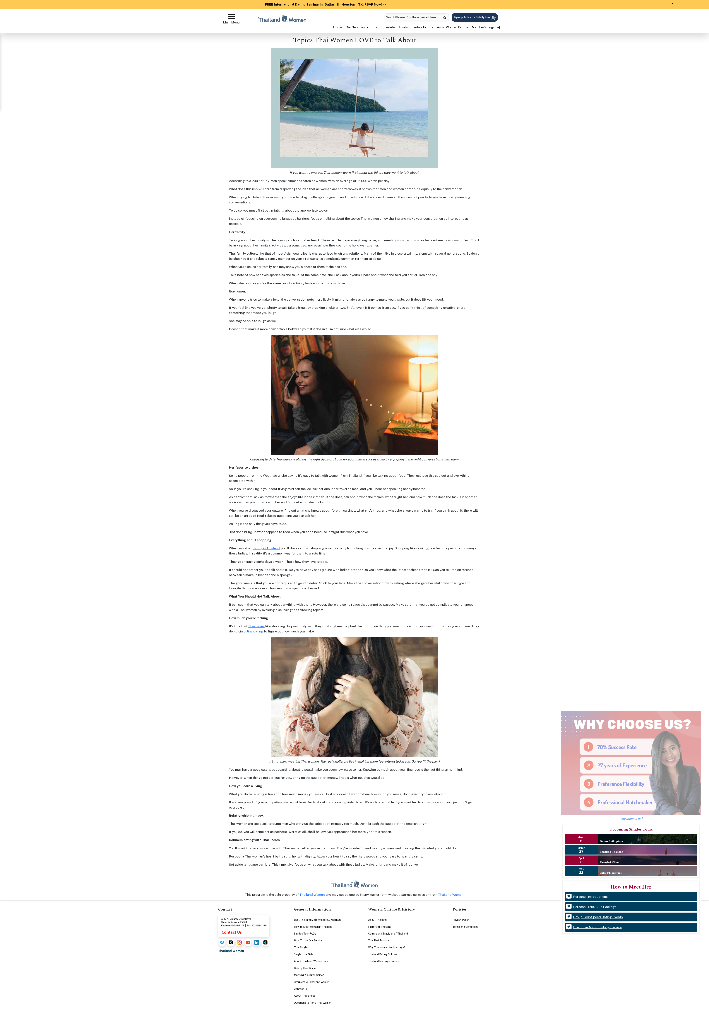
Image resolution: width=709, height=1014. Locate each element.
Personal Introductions (590, 897)
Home (337, 27)
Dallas (330, 4)
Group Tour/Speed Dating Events (598, 917)
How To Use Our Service (308, 940)
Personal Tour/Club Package (594, 907)
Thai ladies (256, 626)
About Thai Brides (304, 995)
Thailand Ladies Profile (415, 27)
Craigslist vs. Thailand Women (311, 982)
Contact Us (301, 988)
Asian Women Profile (452, 27)
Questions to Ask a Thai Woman (312, 1002)
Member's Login (484, 27)
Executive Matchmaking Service (597, 927)
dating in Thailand (266, 548)
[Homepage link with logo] (354, 884)
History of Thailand (379, 926)
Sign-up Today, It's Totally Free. (472, 17)
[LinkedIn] (257, 942)
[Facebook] (222, 942)
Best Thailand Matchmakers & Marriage (317, 919)
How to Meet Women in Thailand (313, 926)
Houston (348, 4)
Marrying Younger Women (309, 975)
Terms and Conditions (465, 926)
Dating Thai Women (305, 968)
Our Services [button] (356, 27)
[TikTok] (265, 942)
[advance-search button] (444, 17)
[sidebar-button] (231, 16)
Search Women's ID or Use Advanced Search (412, 17)
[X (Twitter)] (230, 942)
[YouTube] (248, 942)
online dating (253, 631)
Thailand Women (312, 894)
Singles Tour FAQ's (305, 933)
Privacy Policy (461, 919)
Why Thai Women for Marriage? (386, 947)
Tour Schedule (384, 27)
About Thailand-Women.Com (311, 961)
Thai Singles (301, 947)
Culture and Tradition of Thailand (388, 933)
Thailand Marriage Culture (383, 961)
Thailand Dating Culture (382, 954)
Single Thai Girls (303, 954)
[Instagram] (239, 942)
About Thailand (377, 919)
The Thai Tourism (378, 940)
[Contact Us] (243, 925)
